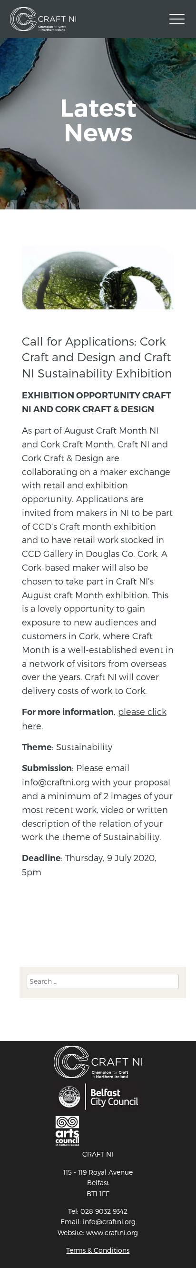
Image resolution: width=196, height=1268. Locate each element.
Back (30, 933)
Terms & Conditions (97, 1250)
